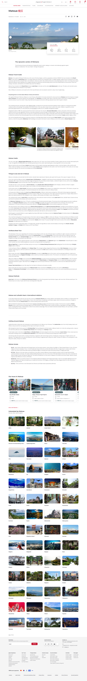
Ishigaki (46, 474)
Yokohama (65, 629)
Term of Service (64, 675)
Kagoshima (11, 489)
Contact (10, 675)
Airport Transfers (33, 660)
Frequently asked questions (13, 663)
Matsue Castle (32, 105)
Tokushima (11, 613)
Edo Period (16, 208)
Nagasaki (29, 551)
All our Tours (24, 654)
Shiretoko (11, 598)
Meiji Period (28, 192)
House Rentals (52, 654)
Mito (10, 536)
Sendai (64, 582)
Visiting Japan (16, 5)
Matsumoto (47, 520)
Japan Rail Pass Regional (34, 657)
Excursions (40, 5)
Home (10, 634)
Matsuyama (65, 520)
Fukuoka (64, 443)
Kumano (11, 520)
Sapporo (46, 582)
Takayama (65, 598)
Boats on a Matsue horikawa (14, 148)
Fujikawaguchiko (31, 443)
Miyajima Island (30, 536)
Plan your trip (76, 656)
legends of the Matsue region (39, 303)
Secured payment (74, 675)
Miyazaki (46, 536)
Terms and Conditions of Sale (29, 675)
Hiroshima (11, 474)
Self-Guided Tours (25, 657)
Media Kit (10, 660)
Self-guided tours (13, 392)
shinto (29, 209)
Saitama (29, 582)
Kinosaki (64, 489)
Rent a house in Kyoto (53, 657)
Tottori (46, 613)
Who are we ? (11, 654)
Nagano (10, 551)
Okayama (46, 567)
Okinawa (64, 567)
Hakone (46, 458)
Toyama (64, 613)
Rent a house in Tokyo (53, 656)
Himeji (64, 458)
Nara (63, 551)
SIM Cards (43, 654)
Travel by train (76, 657)
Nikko (28, 567)
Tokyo (28, 613)
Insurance (49, 675)
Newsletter (10, 656)
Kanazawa (47, 489)
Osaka (10, 582)
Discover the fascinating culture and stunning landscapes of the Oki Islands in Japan (17, 443)
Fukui (45, 443)
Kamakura (29, 489)
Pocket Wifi (44, 657)
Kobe (10, 505)
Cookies (56, 675)
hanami (35, 108)
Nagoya (46, 551)
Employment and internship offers (14, 661)
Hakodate (29, 458)
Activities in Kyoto (68, 657)
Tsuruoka (29, 629)
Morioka (64, 536)
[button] (10, 37)
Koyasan (46, 505)
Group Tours (24, 656)
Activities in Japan (68, 654)
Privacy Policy (41, 675)
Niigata (10, 567)
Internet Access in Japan (61, 5)
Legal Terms (17, 675)
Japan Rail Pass (32, 654)
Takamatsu (47, 598)
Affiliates (10, 657)
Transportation (26, 5)
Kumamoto (65, 505)
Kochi (28, 505)
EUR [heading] (65, 2)
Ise (27, 474)
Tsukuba (11, 629)
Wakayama (47, 629)
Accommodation (49, 5)
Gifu (10, 458)
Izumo (42, 217)
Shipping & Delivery (12, 664)
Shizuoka (29, 598)
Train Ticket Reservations (34, 656)
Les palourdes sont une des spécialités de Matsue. (75, 148)
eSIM (43, 656)
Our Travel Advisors (25, 661)
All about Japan (76, 654)
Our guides (23, 660)
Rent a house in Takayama (54, 660)
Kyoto (28, 520)
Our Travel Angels (53, 661)
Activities (71, 5)
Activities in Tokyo (68, 656)
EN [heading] (61, 2)
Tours (33, 5)
